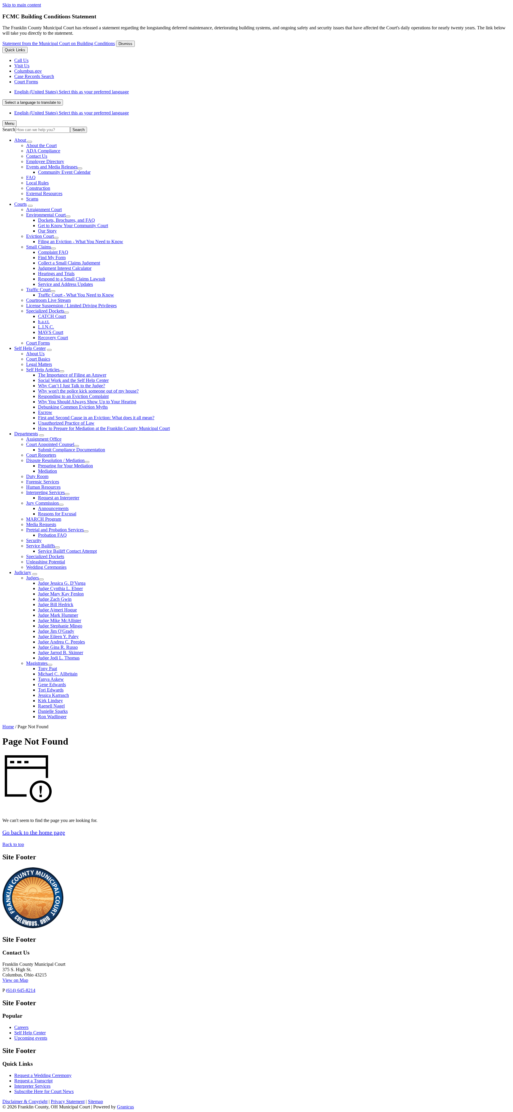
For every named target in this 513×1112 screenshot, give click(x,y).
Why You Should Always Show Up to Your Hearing (87, 401)
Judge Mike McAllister (59, 620)
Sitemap (95, 1101)
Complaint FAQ (53, 252)
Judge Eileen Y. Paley (58, 636)
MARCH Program (43, 519)
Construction (38, 188)
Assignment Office (43, 439)
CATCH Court (52, 316)
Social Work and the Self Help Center (73, 380)
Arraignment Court (44, 209)
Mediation (47, 471)
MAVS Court (50, 332)
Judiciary (22, 572)
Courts (20, 204)
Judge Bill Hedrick (55, 604)
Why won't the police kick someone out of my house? (88, 390)
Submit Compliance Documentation (71, 449)
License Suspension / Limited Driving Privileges (71, 305)
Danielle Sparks (53, 711)
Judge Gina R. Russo (58, 647)
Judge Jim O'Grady (56, 631)
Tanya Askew (51, 679)
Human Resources (43, 487)
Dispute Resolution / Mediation (55, 460)
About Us (35, 353)
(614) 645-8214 (20, 990)
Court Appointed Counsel (50, 444)
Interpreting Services (45, 492)
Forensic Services (42, 481)
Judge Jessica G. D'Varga (62, 583)
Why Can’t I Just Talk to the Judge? (71, 385)
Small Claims (38, 246)
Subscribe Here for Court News (44, 1091)
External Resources (44, 193)
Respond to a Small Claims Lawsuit (71, 278)
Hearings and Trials (56, 273)
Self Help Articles (42, 369)
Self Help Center (30, 348)
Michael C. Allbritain (57, 673)
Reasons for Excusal (57, 513)
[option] (262, 92)
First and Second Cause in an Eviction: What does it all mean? (96, 417)
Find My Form (52, 257)
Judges (32, 577)
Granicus (125, 1106)
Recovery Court (53, 337)
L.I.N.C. (46, 326)
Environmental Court (46, 214)
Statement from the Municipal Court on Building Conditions (58, 43)
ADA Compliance (43, 150)
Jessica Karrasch (53, 695)
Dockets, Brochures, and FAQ (66, 220)
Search (8, 129)
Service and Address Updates (65, 284)
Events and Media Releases (51, 166)
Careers (21, 1027)
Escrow (45, 412)
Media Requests (41, 524)
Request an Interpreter (58, 497)
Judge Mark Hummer (58, 615)
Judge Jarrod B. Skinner (60, 652)
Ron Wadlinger (52, 716)
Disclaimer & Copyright (25, 1101)
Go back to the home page (33, 832)
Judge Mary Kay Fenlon (61, 593)
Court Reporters (41, 455)
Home (8, 726)
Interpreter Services (32, 1086)
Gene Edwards (52, 684)
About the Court (41, 145)
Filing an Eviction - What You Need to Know (80, 241)
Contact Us (36, 156)
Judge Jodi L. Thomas (59, 657)
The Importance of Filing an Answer (72, 374)
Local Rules (37, 182)
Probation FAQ (52, 535)
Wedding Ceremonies (46, 567)
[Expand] (29, 142)
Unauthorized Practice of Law (66, 423)
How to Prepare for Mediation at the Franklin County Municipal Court (104, 428)
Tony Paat (47, 668)
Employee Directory (45, 161)
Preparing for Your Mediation (65, 465)
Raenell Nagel (51, 705)
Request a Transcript (33, 1080)
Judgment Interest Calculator (64, 268)
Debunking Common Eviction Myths (73, 407)
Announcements (53, 508)
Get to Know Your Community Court (73, 225)
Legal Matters (39, 364)
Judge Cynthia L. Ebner (60, 588)
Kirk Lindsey (50, 700)
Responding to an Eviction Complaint (73, 396)
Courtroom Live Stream (48, 300)
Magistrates (37, 663)
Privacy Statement (68, 1101)
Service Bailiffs (40, 545)
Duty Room (37, 476)
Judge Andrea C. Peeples (61, 641)
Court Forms (38, 342)
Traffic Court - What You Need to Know (76, 294)
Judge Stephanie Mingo (60, 625)
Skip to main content (21, 4)
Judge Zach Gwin (55, 599)
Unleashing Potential (45, 561)
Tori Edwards (51, 689)
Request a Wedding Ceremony (43, 1075)
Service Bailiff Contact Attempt (67, 551)
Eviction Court (40, 236)
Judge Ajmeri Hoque (57, 609)
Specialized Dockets (45, 310)
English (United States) (71, 91)
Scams (32, 198)
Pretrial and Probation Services (55, 529)
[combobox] (32, 102)
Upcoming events (30, 1038)
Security (34, 540)
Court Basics (38, 358)
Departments (26, 433)
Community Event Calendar (64, 172)
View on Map (15, 980)
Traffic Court (38, 289)
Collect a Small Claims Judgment (69, 262)
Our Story (47, 230)
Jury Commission (42, 503)
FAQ (31, 177)
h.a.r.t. (44, 321)
